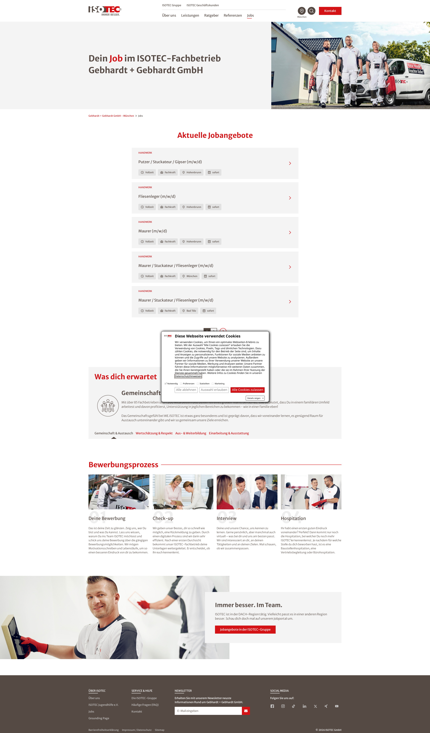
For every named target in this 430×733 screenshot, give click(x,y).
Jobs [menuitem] (250, 15)
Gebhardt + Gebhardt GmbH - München (111, 115)
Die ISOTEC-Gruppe (144, 698)
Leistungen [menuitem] (190, 15)
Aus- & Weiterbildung (190, 433)
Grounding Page (99, 718)
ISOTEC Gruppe (171, 5)
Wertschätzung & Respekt (154, 433)
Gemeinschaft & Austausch (114, 433)
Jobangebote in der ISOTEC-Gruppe (245, 629)
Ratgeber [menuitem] (211, 15)
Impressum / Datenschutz (137, 729)
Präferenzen (188, 383)
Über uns (94, 698)
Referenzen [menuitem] (233, 15)
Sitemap (159, 729)
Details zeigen (254, 398)
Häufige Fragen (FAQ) (145, 704)
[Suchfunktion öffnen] (312, 11)
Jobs (91, 711)
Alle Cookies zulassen (247, 390)
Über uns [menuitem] (169, 15)
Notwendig (172, 383)
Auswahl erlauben (214, 390)
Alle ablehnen (186, 390)
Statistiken (205, 383)
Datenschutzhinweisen (188, 376)
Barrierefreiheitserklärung (104, 729)
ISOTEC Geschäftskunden (203, 5)
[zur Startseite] (105, 11)
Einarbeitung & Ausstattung (229, 433)
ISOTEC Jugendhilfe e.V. (104, 704)
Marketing (219, 383)
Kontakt (330, 11)
